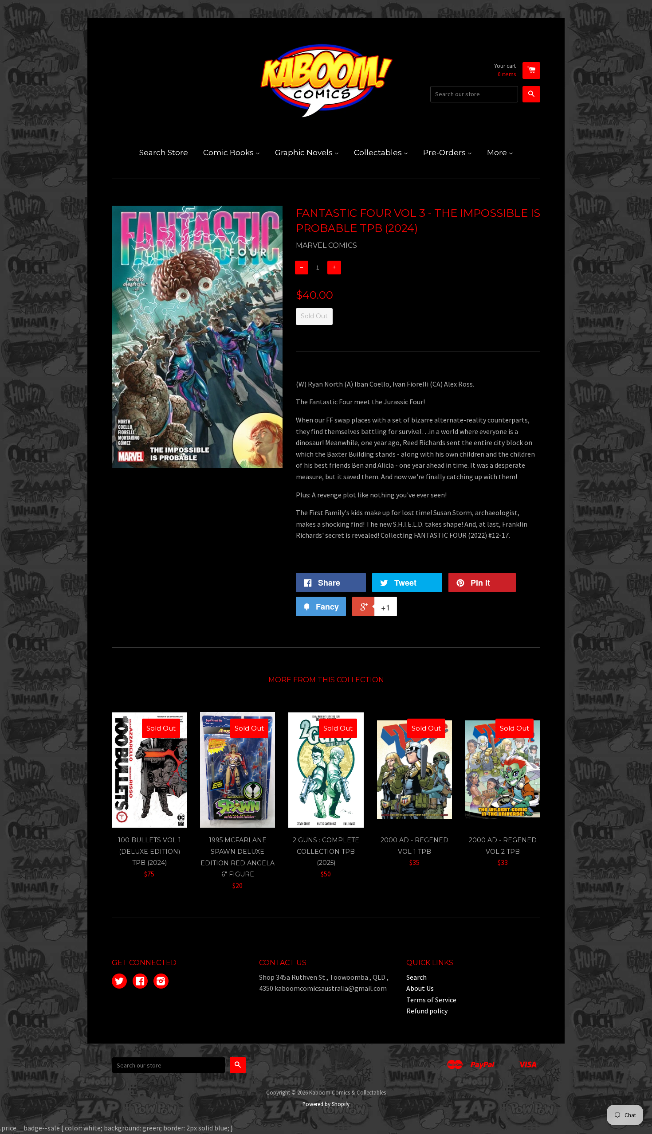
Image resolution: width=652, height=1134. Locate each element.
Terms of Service (431, 999)
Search (416, 977)
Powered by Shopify (326, 1103)
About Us (420, 988)
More (498, 152)
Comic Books (229, 152)
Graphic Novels (304, 152)
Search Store (163, 152)
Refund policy (427, 1010)
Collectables (379, 152)
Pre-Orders (445, 152)
